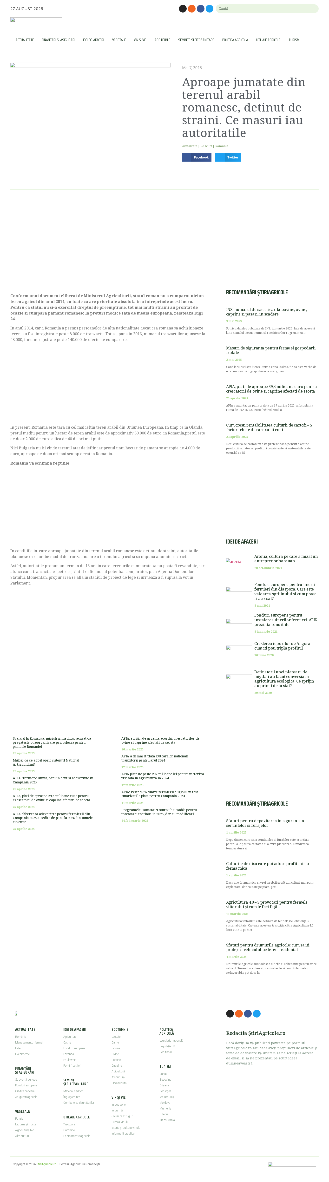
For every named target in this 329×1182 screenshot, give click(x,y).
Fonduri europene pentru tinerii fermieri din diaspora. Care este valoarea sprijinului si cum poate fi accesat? (285, 591)
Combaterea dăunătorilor (78, 1102)
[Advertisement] (109, 247)
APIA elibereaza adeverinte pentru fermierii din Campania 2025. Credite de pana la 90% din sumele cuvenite (53, 818)
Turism (294, 40)
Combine (69, 1130)
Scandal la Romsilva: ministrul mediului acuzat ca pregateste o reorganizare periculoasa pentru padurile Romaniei (52, 742)
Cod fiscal (165, 1052)
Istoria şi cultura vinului (126, 1127)
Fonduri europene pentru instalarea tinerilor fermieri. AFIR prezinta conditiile (285, 619)
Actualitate (25, 40)
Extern (19, 1048)
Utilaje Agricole (268, 40)
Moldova (164, 1102)
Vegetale (119, 40)
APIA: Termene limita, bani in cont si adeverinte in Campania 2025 (53, 780)
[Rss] (192, 9)
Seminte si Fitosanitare (196, 40)
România (221, 146)
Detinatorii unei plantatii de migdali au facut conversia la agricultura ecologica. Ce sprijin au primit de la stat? (284, 679)
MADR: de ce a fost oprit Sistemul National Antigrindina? (46, 762)
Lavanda (68, 1054)
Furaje (19, 1118)
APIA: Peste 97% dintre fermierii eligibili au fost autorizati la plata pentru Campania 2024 (159, 794)
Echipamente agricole (76, 1136)
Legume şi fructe (25, 1124)
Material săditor (73, 1091)
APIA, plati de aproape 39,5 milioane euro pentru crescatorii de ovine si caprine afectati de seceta (51, 798)
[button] (196, 157)
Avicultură (118, 1077)
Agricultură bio (24, 1130)
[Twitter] (209, 9)
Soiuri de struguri (122, 1116)
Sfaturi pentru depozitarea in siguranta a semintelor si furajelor (265, 823)
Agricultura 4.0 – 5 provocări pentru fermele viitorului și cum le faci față (267, 904)
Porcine (116, 1060)
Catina (67, 1042)
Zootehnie (162, 40)
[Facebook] (200, 9)
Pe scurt (206, 146)
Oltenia (163, 1114)
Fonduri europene (26, 1085)
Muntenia (165, 1108)
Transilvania (167, 1120)
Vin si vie (140, 40)
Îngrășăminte (71, 1097)
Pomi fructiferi (72, 1065)
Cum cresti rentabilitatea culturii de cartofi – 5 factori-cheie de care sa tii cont (269, 427)
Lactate (116, 1036)
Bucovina (165, 1079)
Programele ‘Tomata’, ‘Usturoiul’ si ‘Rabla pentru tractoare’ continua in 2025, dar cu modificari (159, 812)
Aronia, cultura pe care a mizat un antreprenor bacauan (286, 559)
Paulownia (69, 1060)
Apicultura (70, 1036)
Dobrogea (165, 1091)
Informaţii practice (123, 1133)
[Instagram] (183, 9)
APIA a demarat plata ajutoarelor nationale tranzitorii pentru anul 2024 (155, 758)
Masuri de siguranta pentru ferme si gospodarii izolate (271, 350)
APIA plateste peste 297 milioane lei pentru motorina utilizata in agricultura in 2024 (162, 776)
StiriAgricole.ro (46, 1164)
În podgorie (118, 1104)
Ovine (115, 1054)
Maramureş (166, 1097)
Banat (163, 1074)
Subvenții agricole (26, 1079)
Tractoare (69, 1124)
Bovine (116, 1048)
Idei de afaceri (93, 40)
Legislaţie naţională (171, 1040)
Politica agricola (235, 40)
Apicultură (118, 1071)
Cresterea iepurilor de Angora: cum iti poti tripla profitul (282, 646)
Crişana (164, 1085)
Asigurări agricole (26, 1097)
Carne (115, 1042)
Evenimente (22, 1054)
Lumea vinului (120, 1122)
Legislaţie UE (167, 1046)
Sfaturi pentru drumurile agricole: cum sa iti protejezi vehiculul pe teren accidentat (267, 947)
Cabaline (117, 1065)
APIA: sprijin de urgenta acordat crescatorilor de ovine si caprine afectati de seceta (160, 740)
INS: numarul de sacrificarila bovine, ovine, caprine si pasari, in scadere (266, 312)
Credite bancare (24, 1091)
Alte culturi (22, 1136)
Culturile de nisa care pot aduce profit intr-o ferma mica (267, 866)
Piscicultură (119, 1083)
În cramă (117, 1110)
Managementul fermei (29, 1042)
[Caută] (313, 8)
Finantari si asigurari (58, 40)
